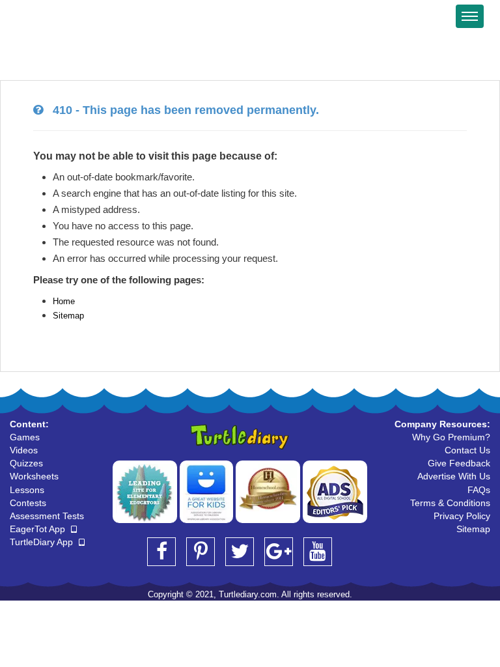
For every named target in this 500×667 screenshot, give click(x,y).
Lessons (27, 490)
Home (64, 301)
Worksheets (34, 476)
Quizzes (26, 463)
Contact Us (467, 450)
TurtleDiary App (43, 542)
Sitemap (68, 315)
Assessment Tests (47, 516)
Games (25, 437)
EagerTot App (39, 529)
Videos (24, 450)
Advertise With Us (453, 476)
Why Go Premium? (451, 437)
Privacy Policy (462, 516)
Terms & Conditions (450, 503)
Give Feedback (459, 463)
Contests (28, 503)
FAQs (478, 490)
